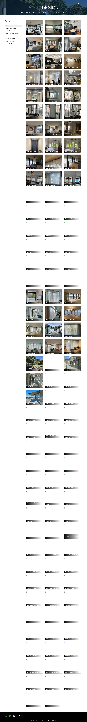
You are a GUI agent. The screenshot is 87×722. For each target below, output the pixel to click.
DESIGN (43, 7)
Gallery (45, 12)
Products (36, 12)
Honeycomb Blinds (10, 36)
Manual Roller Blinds (10, 38)
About (28, 12)
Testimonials (55, 12)
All (6, 25)
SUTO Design (33, 720)
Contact (64, 12)
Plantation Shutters (10, 41)
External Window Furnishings (12, 33)
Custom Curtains (9, 30)
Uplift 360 (54, 720)
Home (21, 12)
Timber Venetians (9, 43)
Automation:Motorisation (11, 28)
